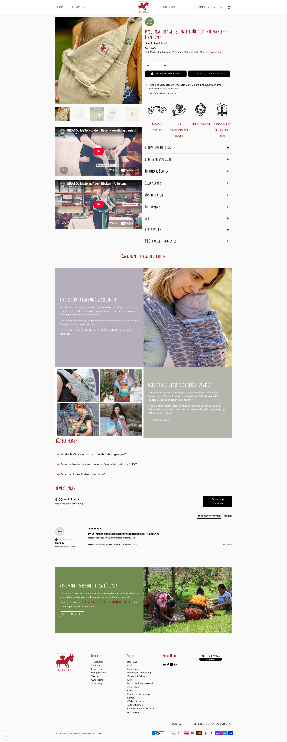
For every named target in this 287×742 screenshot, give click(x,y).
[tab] (209, 516)
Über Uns (170, 7)
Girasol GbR (66, 733)
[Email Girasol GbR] (164, 665)
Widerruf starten (136, 701)
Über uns (132, 662)
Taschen (95, 676)
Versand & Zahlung (137, 676)
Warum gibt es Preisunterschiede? (83, 474)
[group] (71, 499)
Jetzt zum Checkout (209, 73)
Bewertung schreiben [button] (218, 501)
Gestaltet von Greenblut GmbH (87, 733)
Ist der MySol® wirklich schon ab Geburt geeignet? (94, 454)
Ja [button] (123, 544)
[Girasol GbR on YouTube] (175, 665)
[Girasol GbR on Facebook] (168, 665)
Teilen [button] (135, 544)
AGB (129, 665)
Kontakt (131, 697)
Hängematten (98, 672)
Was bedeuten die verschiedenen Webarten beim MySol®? (99, 464)
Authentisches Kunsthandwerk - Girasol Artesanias (140, 708)
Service (76, 7)
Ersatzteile (97, 669)
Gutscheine (97, 679)
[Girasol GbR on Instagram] (171, 665)
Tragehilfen (97, 662)
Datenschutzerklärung (139, 672)
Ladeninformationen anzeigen (162, 93)
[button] (188, 43)
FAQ (129, 679)
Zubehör (95, 665)
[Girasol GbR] (143, 7)
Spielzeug (96, 683)
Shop (59, 7)
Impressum (133, 669)
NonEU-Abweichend (211, 52)
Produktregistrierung (138, 694)
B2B (129, 690)
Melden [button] (128, 544)
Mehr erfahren (161, 420)
